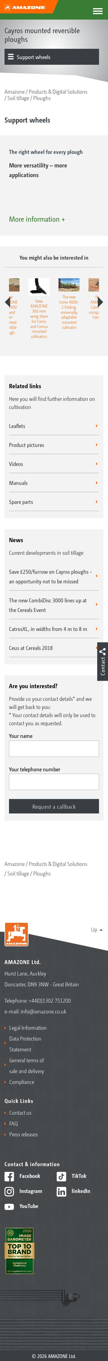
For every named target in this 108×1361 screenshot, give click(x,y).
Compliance (21, 1081)
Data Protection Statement (25, 1043)
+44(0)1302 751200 (50, 1000)
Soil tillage (18, 97)
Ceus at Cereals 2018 (31, 647)
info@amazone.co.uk (43, 1011)
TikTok (78, 1175)
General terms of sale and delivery (26, 1065)
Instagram (30, 1190)
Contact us (20, 1112)
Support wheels (33, 56)
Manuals (18, 482)
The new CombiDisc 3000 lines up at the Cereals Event (48, 604)
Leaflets (17, 425)
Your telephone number (34, 769)
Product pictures (26, 444)
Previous (7, 302)
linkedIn (80, 1190)
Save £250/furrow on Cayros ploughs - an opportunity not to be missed (50, 576)
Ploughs (42, 97)
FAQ (13, 1123)
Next (101, 302)
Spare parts (21, 501)
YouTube (28, 1205)
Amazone (14, 91)
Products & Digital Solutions (58, 91)
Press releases (23, 1134)
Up (94, 929)
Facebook (29, 1175)
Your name (20, 735)
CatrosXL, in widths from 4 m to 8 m (48, 628)
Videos (16, 463)
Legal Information (28, 1027)
